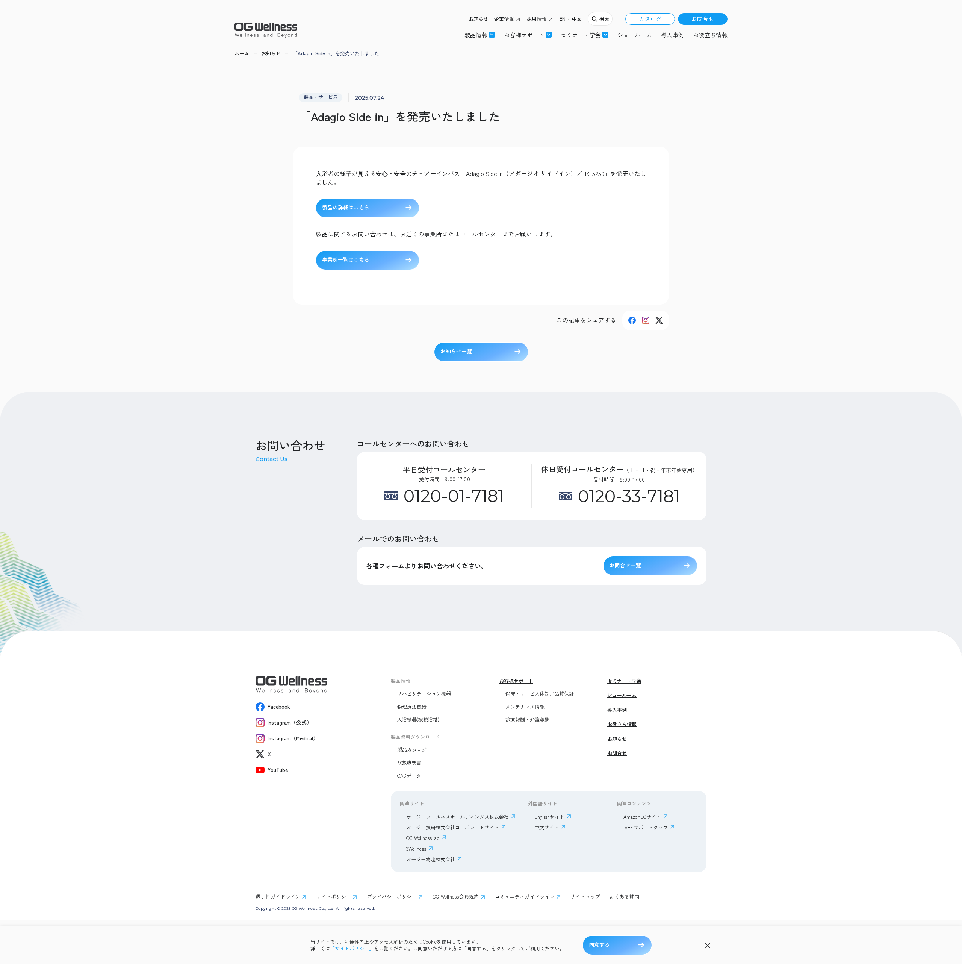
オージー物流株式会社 (430, 859)
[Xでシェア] (659, 320)
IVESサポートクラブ (645, 827)
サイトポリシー (333, 896)
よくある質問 (624, 896)
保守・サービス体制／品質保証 (539, 693)
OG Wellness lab (423, 837)
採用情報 (536, 18)
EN (563, 18)
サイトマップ (585, 896)
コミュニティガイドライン (525, 896)
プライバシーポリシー (392, 896)
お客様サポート (524, 35)
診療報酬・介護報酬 (527, 719)
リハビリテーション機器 (424, 693)
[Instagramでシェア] (645, 320)
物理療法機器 (412, 706)
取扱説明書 (409, 762)
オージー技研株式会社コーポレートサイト (452, 827)
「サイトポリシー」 (352, 948)
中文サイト (546, 827)
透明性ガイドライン (278, 896)
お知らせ (478, 18)
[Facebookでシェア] (632, 320)
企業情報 (504, 18)
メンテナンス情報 (525, 706)
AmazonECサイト (642, 816)
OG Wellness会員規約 (456, 896)
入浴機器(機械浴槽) (418, 719)
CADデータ (409, 775)
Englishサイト (549, 816)
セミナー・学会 (624, 681)
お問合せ (702, 19)
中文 (577, 18)
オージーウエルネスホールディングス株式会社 (457, 816)
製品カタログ (412, 749)
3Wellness (416, 848)
